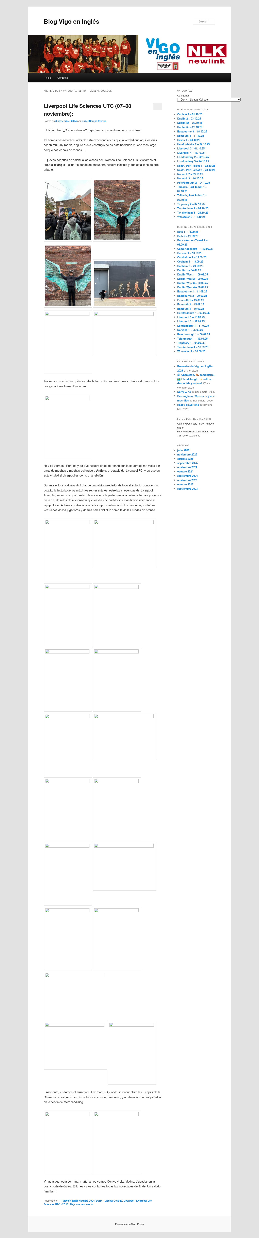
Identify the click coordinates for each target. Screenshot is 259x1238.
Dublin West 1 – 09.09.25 (192, 274)
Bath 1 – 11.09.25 (187, 232)
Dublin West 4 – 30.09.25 (192, 287)
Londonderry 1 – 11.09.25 (193, 325)
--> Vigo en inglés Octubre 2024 (77, 1200)
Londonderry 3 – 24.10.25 (193, 161)
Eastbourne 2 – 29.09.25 (192, 296)
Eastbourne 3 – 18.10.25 (192, 131)
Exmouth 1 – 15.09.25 (190, 300)
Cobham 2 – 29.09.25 (190, 266)
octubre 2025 (185, 459)
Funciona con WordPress (129, 1224)
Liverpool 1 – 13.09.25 (191, 317)
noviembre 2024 (187, 467)
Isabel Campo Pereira (94, 121)
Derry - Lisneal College (109, 1200)
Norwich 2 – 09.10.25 (190, 174)
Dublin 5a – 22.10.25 (189, 123)
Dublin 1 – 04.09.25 (189, 270)
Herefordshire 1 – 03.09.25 (193, 313)
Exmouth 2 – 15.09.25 (190, 304)
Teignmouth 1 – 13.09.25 (192, 338)
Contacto (62, 77)
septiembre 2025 (187, 463)
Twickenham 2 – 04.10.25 (192, 208)
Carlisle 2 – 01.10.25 (189, 114)
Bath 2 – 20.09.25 (187, 236)
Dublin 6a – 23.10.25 (189, 127)
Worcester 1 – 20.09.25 (191, 351)
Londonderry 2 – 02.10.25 (193, 157)
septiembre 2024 (187, 476)
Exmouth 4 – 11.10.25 (190, 136)
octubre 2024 (185, 471)
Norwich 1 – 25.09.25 (190, 330)
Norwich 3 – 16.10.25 (190, 178)
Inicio (48, 77)
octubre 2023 (185, 484)
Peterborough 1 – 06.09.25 (193, 334)
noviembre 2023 (187, 480)
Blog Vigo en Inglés (71, 21)
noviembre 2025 (187, 454)
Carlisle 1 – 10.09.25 (189, 253)
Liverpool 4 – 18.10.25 (191, 153)
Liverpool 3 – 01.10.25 (191, 148)
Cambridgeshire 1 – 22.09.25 (195, 249)
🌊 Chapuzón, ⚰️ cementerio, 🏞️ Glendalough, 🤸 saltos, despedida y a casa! (195, 379)
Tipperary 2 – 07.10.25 (191, 204)
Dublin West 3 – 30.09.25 (192, 283)
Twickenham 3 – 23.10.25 (192, 212)
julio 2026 (183, 450)
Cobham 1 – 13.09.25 (190, 261)
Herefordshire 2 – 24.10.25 (193, 144)
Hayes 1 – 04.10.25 (188, 140)
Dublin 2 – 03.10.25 (189, 118)
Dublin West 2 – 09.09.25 (192, 279)
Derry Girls (184, 392)
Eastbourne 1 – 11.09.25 (192, 291)
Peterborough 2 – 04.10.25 (193, 182)
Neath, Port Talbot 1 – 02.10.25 (196, 165)
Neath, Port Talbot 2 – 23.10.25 (196, 170)
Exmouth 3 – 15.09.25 (190, 308)
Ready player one (188, 405)
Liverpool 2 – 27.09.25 (191, 321)
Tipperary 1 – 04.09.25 (191, 343)
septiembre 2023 (187, 488)
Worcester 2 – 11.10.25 (191, 217)
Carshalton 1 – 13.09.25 (191, 257)
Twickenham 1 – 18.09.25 (192, 347)
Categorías (183, 95)
